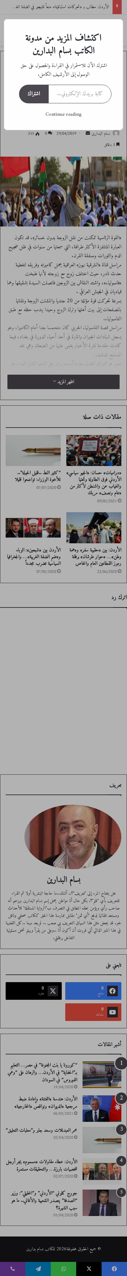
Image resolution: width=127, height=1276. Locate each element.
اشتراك (34, 94)
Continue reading (63, 114)
